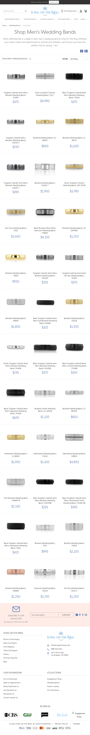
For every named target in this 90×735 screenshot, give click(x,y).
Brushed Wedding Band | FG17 (45, 544)
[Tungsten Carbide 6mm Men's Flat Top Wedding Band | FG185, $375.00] (74, 257)
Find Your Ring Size (10, 658)
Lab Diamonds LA (9, 690)
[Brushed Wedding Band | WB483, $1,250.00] (16, 572)
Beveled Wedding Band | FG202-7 (45, 184)
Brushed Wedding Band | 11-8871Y (74, 139)
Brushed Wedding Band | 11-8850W (74, 410)
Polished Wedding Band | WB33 (15, 274)
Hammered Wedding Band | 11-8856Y (15, 455)
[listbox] (78, 59)
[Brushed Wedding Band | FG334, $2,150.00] (74, 527)
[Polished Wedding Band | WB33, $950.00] (16, 257)
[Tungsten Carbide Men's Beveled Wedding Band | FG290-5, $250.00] (16, 122)
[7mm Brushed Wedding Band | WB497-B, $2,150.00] (16, 482)
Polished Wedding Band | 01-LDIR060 (74, 229)
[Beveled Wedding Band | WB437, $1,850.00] (16, 302)
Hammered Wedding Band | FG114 (45, 455)
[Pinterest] (80, 615)
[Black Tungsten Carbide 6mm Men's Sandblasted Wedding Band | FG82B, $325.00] (45, 302)
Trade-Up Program (10, 650)
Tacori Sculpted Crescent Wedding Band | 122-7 (45, 94)
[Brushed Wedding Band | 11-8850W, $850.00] (74, 393)
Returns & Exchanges (11, 639)
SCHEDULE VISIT (54, 2)
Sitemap (76, 724)
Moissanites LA (8, 694)
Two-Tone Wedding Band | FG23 (16, 229)
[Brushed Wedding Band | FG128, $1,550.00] (74, 302)
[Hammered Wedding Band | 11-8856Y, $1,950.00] (16, 438)
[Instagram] (86, 615)
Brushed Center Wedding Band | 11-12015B (45, 410)
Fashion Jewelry (53, 686)
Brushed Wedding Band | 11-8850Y (45, 139)
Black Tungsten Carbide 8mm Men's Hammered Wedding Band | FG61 (16, 545)
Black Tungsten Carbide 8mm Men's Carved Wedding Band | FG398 (74, 365)
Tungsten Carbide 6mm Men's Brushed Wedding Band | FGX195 (45, 275)
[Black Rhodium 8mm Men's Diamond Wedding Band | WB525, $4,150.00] (45, 212)
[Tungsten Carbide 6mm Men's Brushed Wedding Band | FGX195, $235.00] (45, 257)
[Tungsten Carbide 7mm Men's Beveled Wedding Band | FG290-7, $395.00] (16, 167)
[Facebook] (83, 615)
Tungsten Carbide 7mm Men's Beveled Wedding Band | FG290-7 (16, 185)
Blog (76, 19)
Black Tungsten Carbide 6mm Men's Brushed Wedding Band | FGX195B (45, 500)
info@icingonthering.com (60, 645)
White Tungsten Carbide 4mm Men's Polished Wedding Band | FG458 (16, 365)
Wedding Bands (53, 683)
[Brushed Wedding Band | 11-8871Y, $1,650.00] (74, 122)
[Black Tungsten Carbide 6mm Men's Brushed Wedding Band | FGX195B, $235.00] (45, 482)
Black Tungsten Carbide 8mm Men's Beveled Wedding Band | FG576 (74, 95)
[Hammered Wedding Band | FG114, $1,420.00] (45, 438)
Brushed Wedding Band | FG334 (74, 544)
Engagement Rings (54, 679)
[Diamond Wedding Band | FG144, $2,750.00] (45, 572)
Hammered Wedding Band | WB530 (74, 455)
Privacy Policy (61, 724)
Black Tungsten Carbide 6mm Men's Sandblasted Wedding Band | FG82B (45, 320)
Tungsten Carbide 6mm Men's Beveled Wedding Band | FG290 (16, 95)
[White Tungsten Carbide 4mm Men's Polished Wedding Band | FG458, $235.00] (16, 347)
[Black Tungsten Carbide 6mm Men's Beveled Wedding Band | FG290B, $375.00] (45, 347)
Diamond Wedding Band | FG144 (45, 589)
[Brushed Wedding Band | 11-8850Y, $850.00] (45, 122)
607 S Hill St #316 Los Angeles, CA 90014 (59, 654)
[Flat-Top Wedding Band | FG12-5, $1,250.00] (74, 572)
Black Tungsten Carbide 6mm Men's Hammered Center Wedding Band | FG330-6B (74, 500)
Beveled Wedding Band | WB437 (15, 319)
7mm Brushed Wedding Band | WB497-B (16, 499)
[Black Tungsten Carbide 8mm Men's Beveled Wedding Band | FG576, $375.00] (74, 77)
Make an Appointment (11, 683)
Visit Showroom (69, 11)
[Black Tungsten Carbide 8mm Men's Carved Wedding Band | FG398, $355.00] (74, 347)
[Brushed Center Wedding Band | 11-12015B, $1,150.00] (45, 393)
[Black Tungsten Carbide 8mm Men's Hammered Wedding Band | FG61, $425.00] (16, 527)
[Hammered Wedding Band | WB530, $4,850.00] (74, 438)
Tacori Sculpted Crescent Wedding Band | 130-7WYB (74, 184)
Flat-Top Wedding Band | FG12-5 (74, 589)
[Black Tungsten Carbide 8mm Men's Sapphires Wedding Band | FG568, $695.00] (16, 393)
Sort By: (65, 59)
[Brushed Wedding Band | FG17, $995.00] (45, 527)
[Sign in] (80, 11)
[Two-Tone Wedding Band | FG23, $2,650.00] (16, 212)
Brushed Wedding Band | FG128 (74, 319)
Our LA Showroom (10, 679)
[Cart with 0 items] (85, 11)
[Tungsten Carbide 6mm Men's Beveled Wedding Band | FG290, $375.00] (16, 77)
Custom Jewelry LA (10, 698)
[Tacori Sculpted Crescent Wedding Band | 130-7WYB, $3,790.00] (74, 167)
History (6, 654)
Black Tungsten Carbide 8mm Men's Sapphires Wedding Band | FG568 (16, 411)
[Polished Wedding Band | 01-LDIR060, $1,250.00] (74, 212)
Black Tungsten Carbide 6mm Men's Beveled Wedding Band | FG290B (45, 365)
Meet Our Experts (10, 643)
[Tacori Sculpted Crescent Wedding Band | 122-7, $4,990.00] (45, 77)
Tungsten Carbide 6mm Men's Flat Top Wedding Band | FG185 (74, 275)
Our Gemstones (53, 690)
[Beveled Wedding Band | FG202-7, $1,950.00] (45, 167)
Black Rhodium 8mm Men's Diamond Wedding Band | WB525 (45, 230)
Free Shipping (8, 647)
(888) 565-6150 (56, 649)
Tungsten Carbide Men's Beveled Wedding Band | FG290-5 (15, 140)
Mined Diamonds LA (11, 686)
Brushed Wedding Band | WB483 (15, 589)
